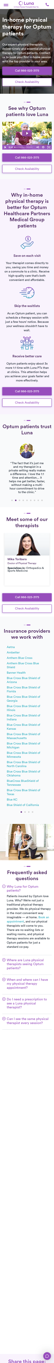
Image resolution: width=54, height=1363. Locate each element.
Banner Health (16, 672)
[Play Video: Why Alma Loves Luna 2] (27, 133)
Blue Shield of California (23, 805)
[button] (6, 4)
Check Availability (27, 81)
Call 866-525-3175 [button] (27, 70)
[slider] (24, 147)
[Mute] (37, 147)
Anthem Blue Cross (19, 657)
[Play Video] (5, 147)
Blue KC (12, 799)
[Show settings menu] (43, 147)
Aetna (11, 647)
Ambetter (13, 652)
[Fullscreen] (49, 147)
